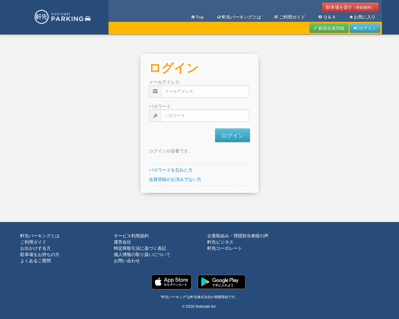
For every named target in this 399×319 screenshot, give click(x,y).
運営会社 (122, 241)
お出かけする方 (35, 248)
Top (200, 16)
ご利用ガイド (292, 16)
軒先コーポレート (224, 248)
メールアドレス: (165, 82)
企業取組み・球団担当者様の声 (237, 235)
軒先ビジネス (220, 241)
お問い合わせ (127, 260)
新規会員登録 (330, 28)
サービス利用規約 (131, 235)
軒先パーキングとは (241, 16)
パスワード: (160, 106)
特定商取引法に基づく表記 (140, 248)
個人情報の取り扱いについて (142, 254)
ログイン (367, 28)
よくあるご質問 (35, 260)
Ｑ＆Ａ (329, 16)
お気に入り (365, 16)
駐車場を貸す (350, 7)
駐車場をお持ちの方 (40, 254)
